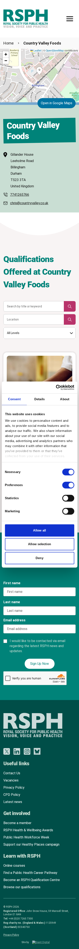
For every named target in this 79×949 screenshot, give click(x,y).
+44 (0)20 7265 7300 (20, 918)
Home (8, 43)
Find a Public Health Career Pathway (30, 873)
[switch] (64, 483)
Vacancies (11, 780)
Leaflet (37, 50)
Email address (14, 620)
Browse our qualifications (21, 887)
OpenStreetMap (55, 50)
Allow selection (39, 544)
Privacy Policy (13, 787)
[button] (39, 71)
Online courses (14, 866)
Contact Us (11, 773)
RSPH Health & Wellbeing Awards (28, 830)
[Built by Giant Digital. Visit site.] (45, 942)
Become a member (17, 823)
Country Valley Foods (42, 43)
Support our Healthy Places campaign (31, 844)
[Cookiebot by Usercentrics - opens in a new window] (56, 387)
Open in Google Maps (56, 103)
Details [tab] (39, 399)
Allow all (39, 530)
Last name (11, 602)
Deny (39, 558)
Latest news (12, 802)
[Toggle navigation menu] (70, 19)
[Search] (70, 306)
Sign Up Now (39, 664)
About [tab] (64, 399)
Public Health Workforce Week (26, 837)
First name (11, 583)
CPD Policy (11, 795)
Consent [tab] (14, 399)
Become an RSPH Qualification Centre (31, 880)
